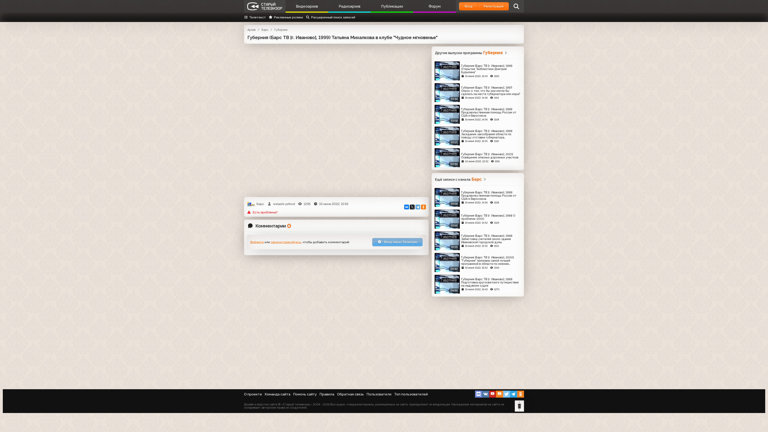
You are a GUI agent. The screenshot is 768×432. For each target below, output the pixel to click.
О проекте (253, 394)
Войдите (257, 242)
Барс (265, 29)
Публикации (392, 6)
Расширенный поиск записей (333, 17)
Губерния (280, 29)
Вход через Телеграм (400, 242)
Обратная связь (350, 394)
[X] (412, 207)
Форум (435, 6)
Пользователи (379, 394)
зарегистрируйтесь (286, 242)
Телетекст (257, 17)
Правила (327, 394)
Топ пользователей (411, 394)
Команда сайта (277, 394)
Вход (468, 6)
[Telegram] (417, 207)
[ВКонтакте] (406, 207)
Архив (251, 29)
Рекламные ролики (288, 17)
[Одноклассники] (423, 207)
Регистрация (493, 6)
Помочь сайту (305, 394)
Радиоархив (349, 6)
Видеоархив (307, 6)
